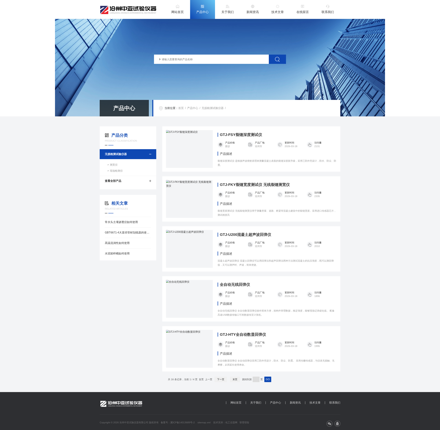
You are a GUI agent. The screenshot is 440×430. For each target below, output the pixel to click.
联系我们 (328, 12)
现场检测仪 (116, 170)
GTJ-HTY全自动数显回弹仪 (243, 334)
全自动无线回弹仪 (235, 285)
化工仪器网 (231, 422)
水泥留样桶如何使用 (117, 253)
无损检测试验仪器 (213, 108)
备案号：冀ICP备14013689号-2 (178, 422)
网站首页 (177, 12)
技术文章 (277, 12)
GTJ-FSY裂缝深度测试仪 (241, 135)
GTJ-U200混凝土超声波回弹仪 (245, 235)
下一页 (220, 379)
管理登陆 (244, 422)
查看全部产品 (113, 180)
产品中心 (202, 12)
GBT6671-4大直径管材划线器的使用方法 (128, 232)
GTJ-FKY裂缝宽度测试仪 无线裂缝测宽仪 (255, 185)
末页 (235, 379)
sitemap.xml (204, 422)
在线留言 (302, 12)
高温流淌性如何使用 (117, 243)
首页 (181, 108)
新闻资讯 (252, 12)
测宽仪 (114, 164)
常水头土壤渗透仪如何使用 (121, 222)
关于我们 (227, 12)
